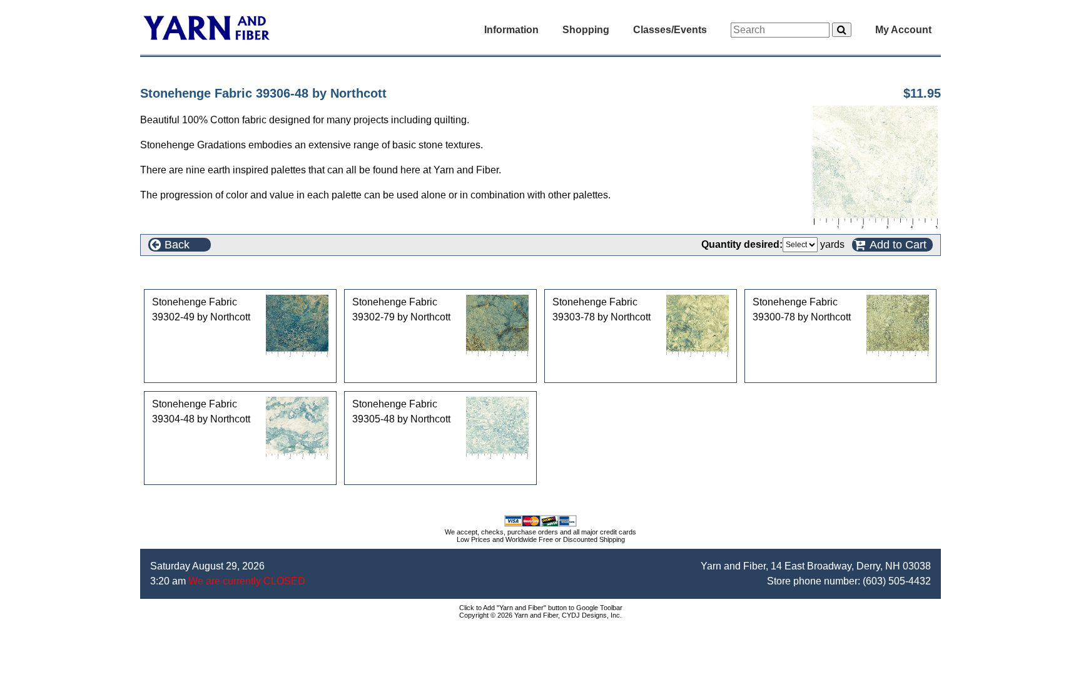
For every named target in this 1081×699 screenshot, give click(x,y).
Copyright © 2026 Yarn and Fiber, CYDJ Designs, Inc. (540, 615)
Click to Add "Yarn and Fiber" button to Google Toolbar (540, 607)
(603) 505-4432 (897, 581)
